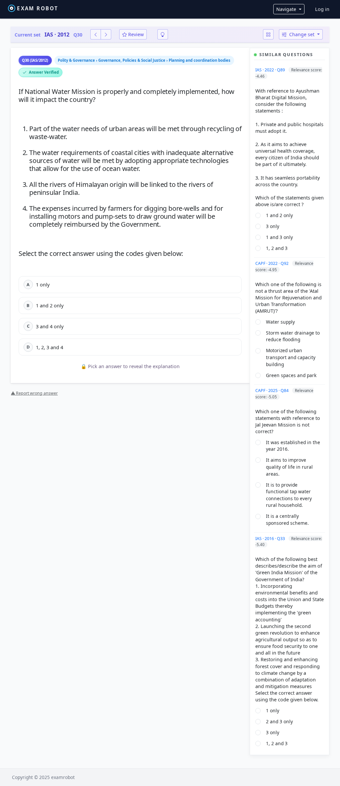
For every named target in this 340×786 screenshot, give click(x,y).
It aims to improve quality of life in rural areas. (289, 467)
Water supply (280, 322)
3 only (272, 226)
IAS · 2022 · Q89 (270, 70)
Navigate (287, 9)
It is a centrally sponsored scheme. (287, 519)
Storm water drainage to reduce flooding (293, 336)
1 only (272, 710)
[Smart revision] (162, 34)
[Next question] (106, 34)
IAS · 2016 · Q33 (270, 538)
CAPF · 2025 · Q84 (272, 390)
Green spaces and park (291, 375)
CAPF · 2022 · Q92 (272, 263)
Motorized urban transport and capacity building (290, 357)
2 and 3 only (279, 721)
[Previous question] (95, 34)
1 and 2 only (279, 215)
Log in (322, 9)
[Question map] (268, 34)
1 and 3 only (279, 237)
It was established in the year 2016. (293, 445)
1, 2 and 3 (277, 248)
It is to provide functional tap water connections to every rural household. (289, 495)
